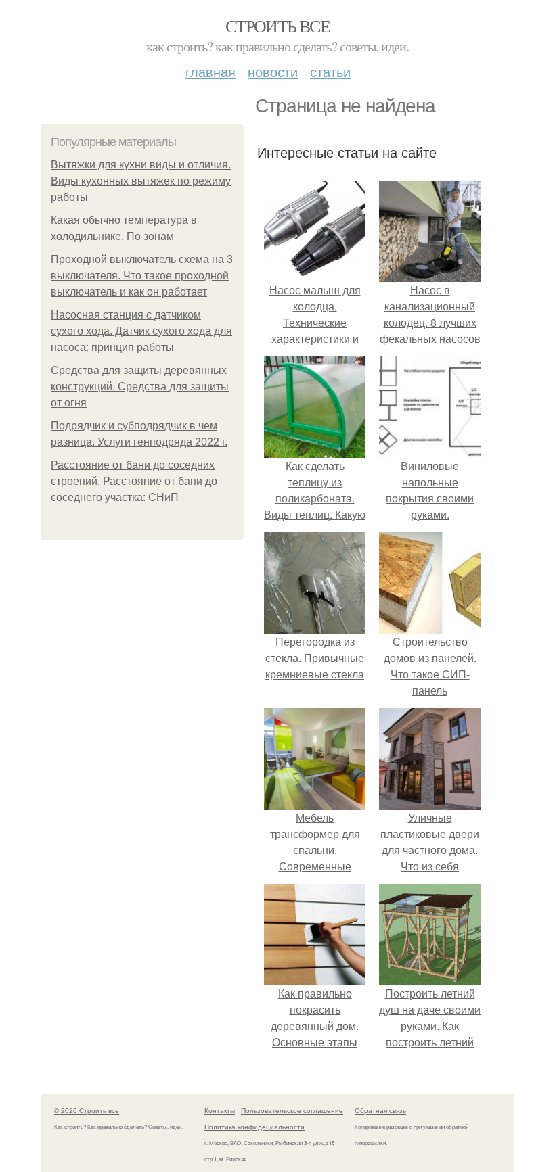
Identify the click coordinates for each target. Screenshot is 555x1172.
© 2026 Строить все (86, 1110)
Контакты (219, 1110)
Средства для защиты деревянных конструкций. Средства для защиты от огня (140, 386)
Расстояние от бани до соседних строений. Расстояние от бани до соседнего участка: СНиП (134, 481)
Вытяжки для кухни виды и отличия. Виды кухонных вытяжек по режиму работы (141, 181)
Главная (210, 71)
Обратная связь (380, 1110)
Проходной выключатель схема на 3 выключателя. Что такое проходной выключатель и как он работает (142, 276)
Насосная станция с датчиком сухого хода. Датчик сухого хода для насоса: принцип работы (141, 331)
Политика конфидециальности (254, 1126)
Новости (273, 71)
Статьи (330, 71)
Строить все (277, 25)
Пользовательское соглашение (292, 1110)
